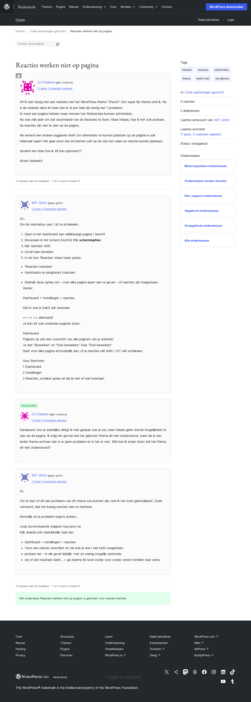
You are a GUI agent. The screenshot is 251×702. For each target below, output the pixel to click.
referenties (221, 69)
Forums (20, 19)
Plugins (65, 649)
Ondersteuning (115, 642)
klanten (187, 69)
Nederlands (60, 677)
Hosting (21, 649)
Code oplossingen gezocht (47, 31)
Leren (109, 636)
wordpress (222, 78)
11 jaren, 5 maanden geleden (54, 88)
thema (186, 78)
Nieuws (20, 642)
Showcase (67, 636)
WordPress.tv (115, 655)
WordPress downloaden (226, 6)
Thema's (65, 642)
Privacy (20, 655)
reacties (203, 69)
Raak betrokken (160, 636)
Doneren (157, 649)
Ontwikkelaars (114, 649)
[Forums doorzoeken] (57, 44)
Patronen (66, 655)
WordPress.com (206, 636)
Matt (199, 642)
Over (19, 636)
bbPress (202, 649)
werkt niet (202, 78)
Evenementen (159, 642)
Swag (155, 655)
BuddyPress (204, 655)
